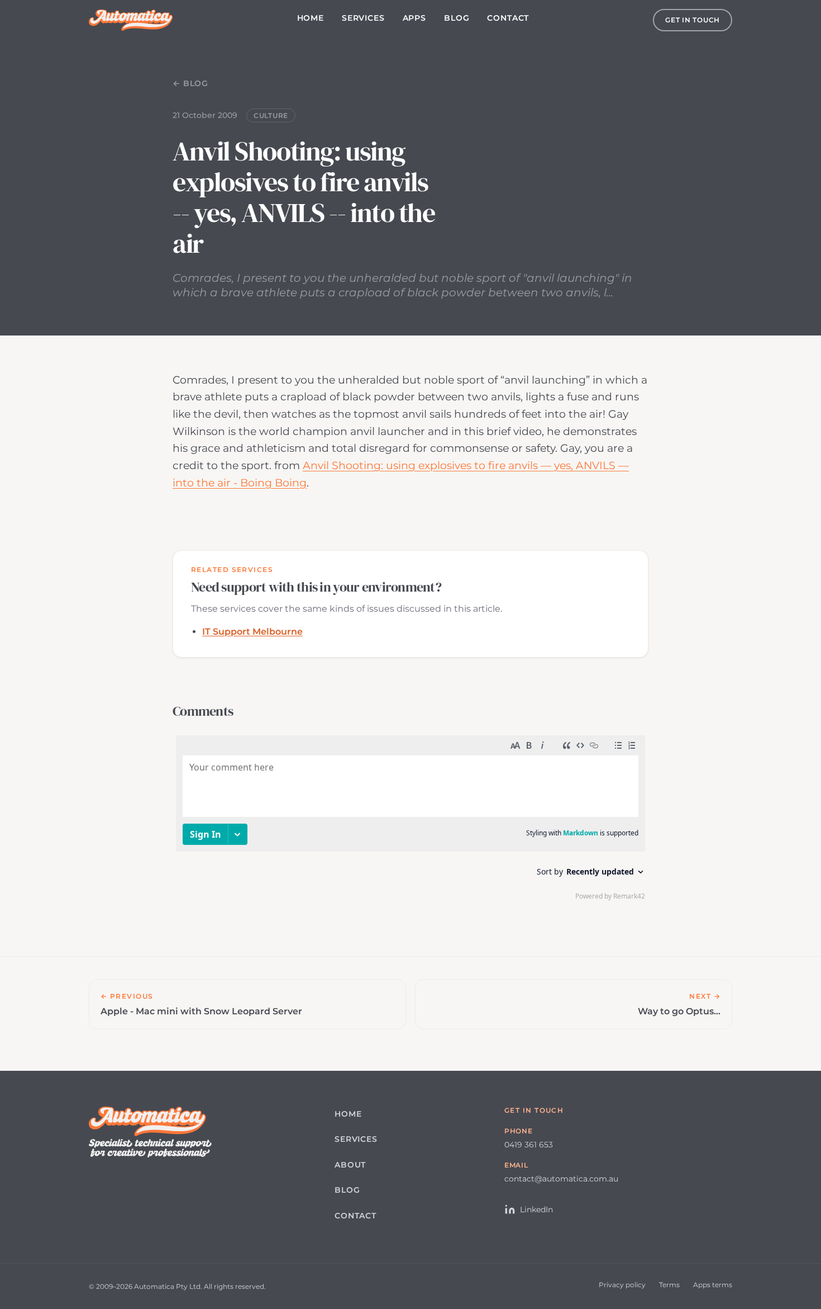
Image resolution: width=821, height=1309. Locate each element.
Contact (508, 18)
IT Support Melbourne (252, 631)
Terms (669, 1284)
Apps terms (712, 1284)
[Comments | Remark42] (410, 820)
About (350, 1165)
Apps (414, 18)
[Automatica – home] (131, 20)
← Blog (190, 83)
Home (310, 18)
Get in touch (692, 20)
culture (271, 115)
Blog (456, 18)
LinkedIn (536, 1209)
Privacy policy (622, 1284)
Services (363, 18)
